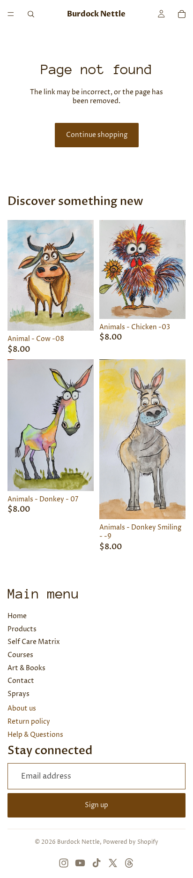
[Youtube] (80, 863)
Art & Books (26, 668)
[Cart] (181, 14)
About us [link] (21, 708)
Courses (20, 655)
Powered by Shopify (130, 842)
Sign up (96, 805)
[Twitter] (113, 863)
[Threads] (129, 863)
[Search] (31, 14)
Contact (20, 680)
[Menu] (11, 14)
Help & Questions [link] (35, 734)
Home (17, 616)
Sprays (18, 693)
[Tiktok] (96, 863)
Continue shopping (96, 134)
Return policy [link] (28, 721)
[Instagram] (63, 863)
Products (22, 629)
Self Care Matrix (33, 641)
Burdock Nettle (78, 842)
